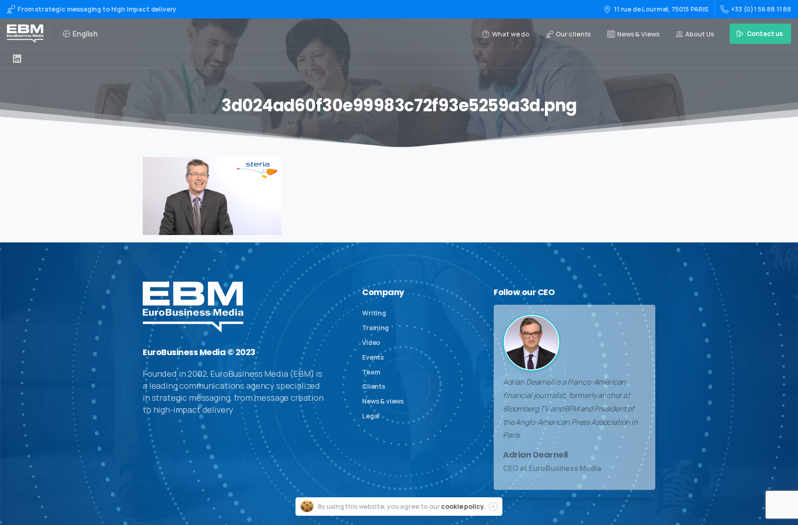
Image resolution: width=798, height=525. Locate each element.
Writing (374, 312)
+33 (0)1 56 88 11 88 (761, 9)
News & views (383, 401)
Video (371, 342)
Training (375, 327)
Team (371, 372)
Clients (373, 386)
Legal (371, 415)
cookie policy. (463, 506)
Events (373, 357)
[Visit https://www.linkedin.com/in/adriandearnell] (17, 58)
